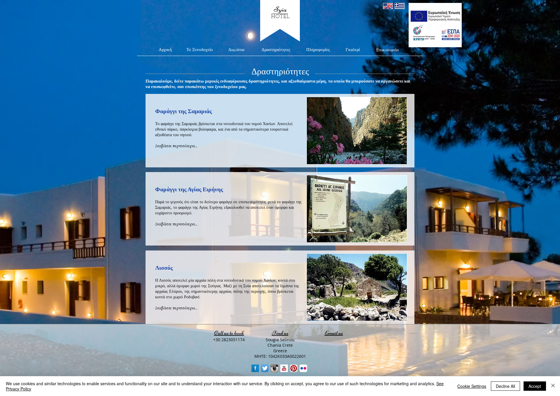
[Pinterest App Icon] (294, 368)
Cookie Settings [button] (471, 386)
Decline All (505, 386)
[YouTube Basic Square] (284, 368)
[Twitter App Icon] (265, 368)
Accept (534, 386)
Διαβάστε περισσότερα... (176, 224)
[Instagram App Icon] (274, 368)
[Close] (553, 386)
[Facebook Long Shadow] (255, 368)
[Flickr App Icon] (303, 368)
